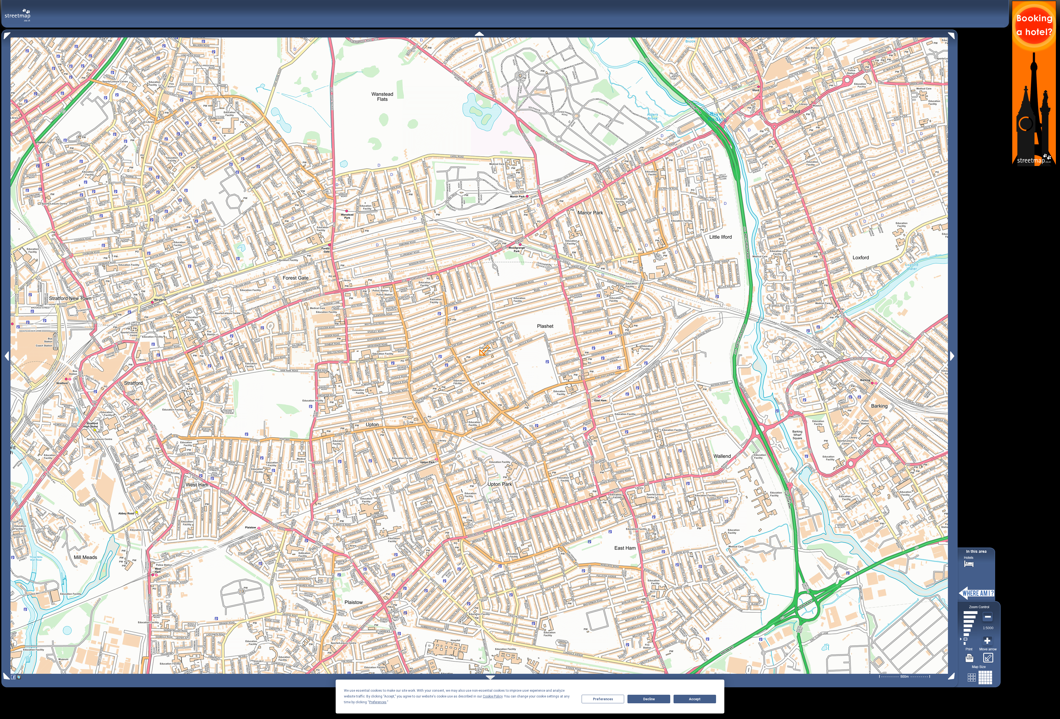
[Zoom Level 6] (968, 621)
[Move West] (6, 356)
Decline (649, 699)
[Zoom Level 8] (968, 612)
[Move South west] (5, 676)
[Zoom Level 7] (968, 617)
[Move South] (490, 677)
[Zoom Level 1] (968, 643)
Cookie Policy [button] (492, 696)
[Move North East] (953, 34)
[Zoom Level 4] (968, 630)
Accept (695, 699)
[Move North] (479, 33)
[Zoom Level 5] (968, 625)
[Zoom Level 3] (968, 634)
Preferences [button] (377, 702)
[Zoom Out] (988, 617)
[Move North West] (5, 34)
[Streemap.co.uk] (17, 12)
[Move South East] (952, 676)
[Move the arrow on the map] (988, 656)
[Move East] (953, 356)
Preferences (603, 699)
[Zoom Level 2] (968, 639)
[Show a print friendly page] (969, 656)
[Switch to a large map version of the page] (980, 676)
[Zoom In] (988, 641)
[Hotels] (969, 563)
